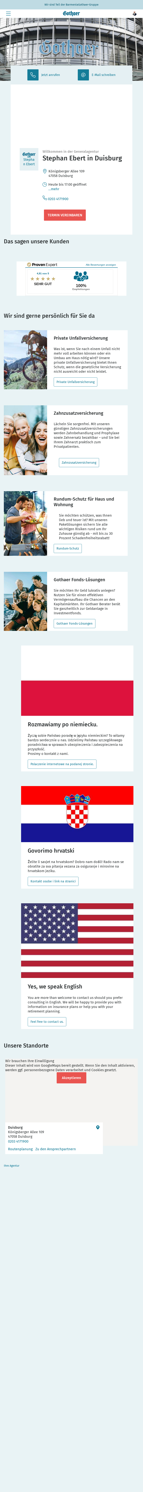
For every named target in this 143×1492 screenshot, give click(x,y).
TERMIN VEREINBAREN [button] (65, 215)
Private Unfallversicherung (76, 382)
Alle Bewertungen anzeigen (101, 264)
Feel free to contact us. (47, 1022)
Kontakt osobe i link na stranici (53, 881)
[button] (134, 13)
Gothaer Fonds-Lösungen (75, 623)
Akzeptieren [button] (71, 1078)
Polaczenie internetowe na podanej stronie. (62, 764)
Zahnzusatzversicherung (79, 463)
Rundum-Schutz (68, 548)
